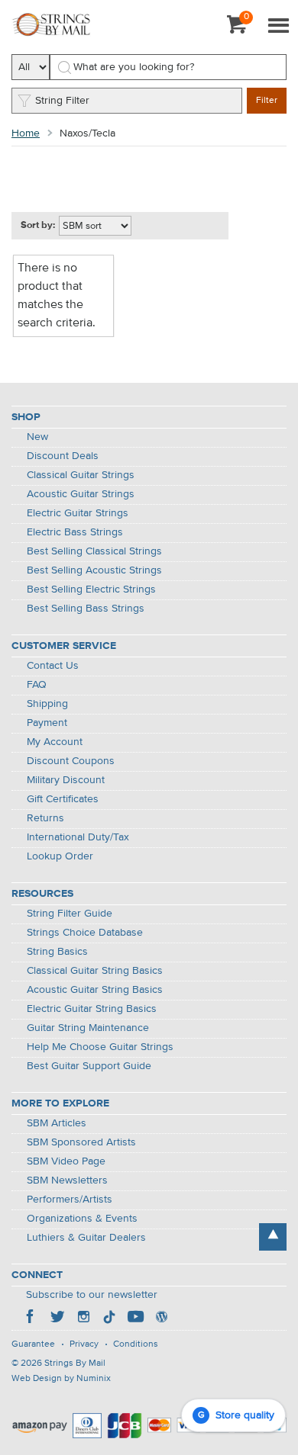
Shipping (47, 704)
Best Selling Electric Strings (91, 589)
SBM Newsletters (67, 1180)
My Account (55, 742)
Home (25, 133)
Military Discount (66, 780)
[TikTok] (109, 1318)
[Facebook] (31, 1318)
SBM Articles (56, 1123)
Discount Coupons (71, 761)
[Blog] (161, 1318)
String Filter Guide (69, 913)
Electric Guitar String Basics (92, 1009)
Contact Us (53, 665)
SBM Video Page (66, 1161)
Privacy (84, 1344)
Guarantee (33, 1344)
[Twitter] (57, 1318)
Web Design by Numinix (61, 1378)
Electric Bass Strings (75, 532)
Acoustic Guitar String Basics (95, 989)
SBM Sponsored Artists (81, 1142)
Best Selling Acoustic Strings (94, 570)
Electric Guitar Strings (77, 513)
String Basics (57, 951)
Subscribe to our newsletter (91, 1295)
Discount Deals (63, 456)
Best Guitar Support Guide (89, 1066)
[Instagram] (83, 1318)
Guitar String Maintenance (88, 1028)
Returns (45, 818)
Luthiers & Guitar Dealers (86, 1237)
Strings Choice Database (85, 932)
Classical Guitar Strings (80, 475)
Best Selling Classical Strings (94, 551)
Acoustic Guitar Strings (80, 494)
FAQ (37, 684)
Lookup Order (60, 856)
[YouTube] (135, 1318)
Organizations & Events (82, 1218)
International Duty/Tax (78, 837)
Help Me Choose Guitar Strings (100, 1047)
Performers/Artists (69, 1199)
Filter (266, 100)
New (37, 437)
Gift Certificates (63, 799)
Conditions (135, 1344)
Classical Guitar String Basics (95, 970)
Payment (47, 723)
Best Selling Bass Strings (85, 608)
